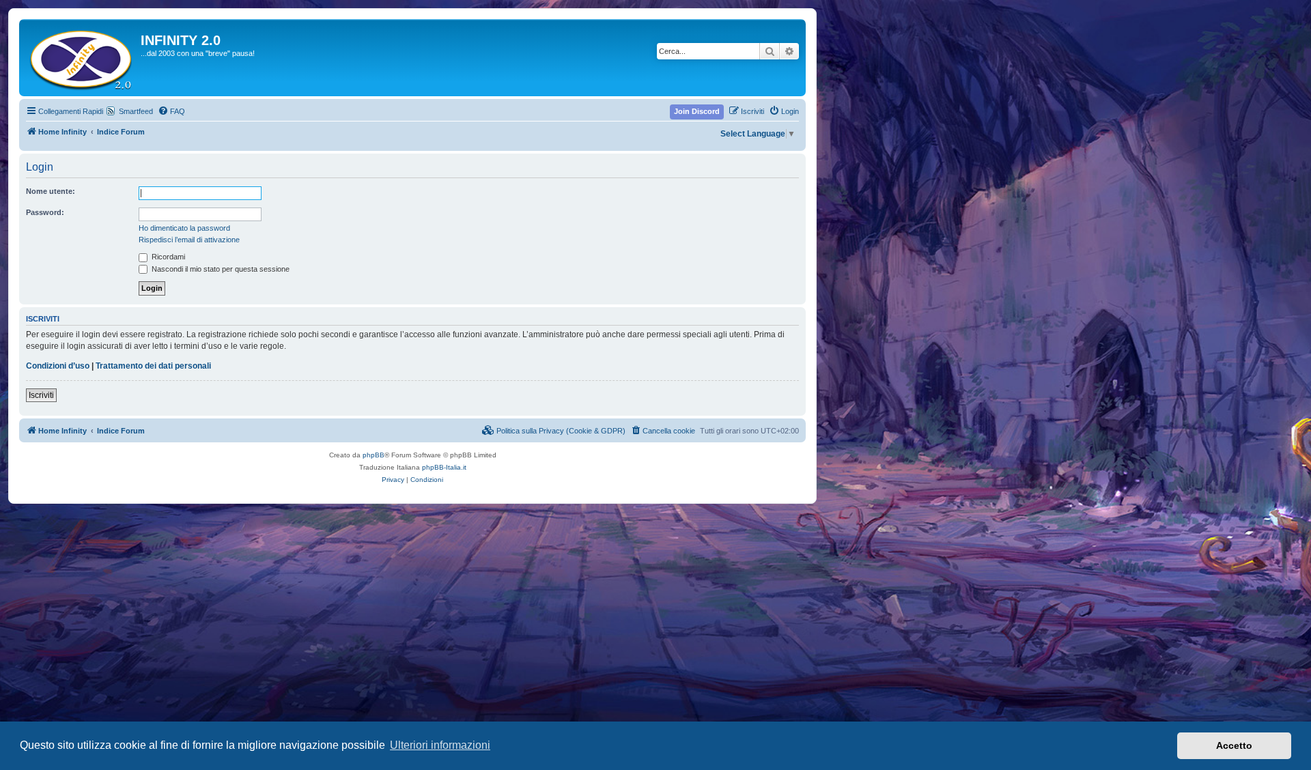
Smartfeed (136, 111)
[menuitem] (171, 111)
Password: (45, 212)
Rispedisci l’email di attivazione (189, 240)
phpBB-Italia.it (444, 467)
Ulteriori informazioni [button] (440, 745)
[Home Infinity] (82, 58)
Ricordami (167, 257)
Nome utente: (50, 191)
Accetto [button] (1234, 745)
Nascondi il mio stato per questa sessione (220, 269)
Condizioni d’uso (57, 366)
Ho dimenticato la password (184, 228)
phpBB (373, 455)
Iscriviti (41, 395)
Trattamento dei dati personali (153, 366)
